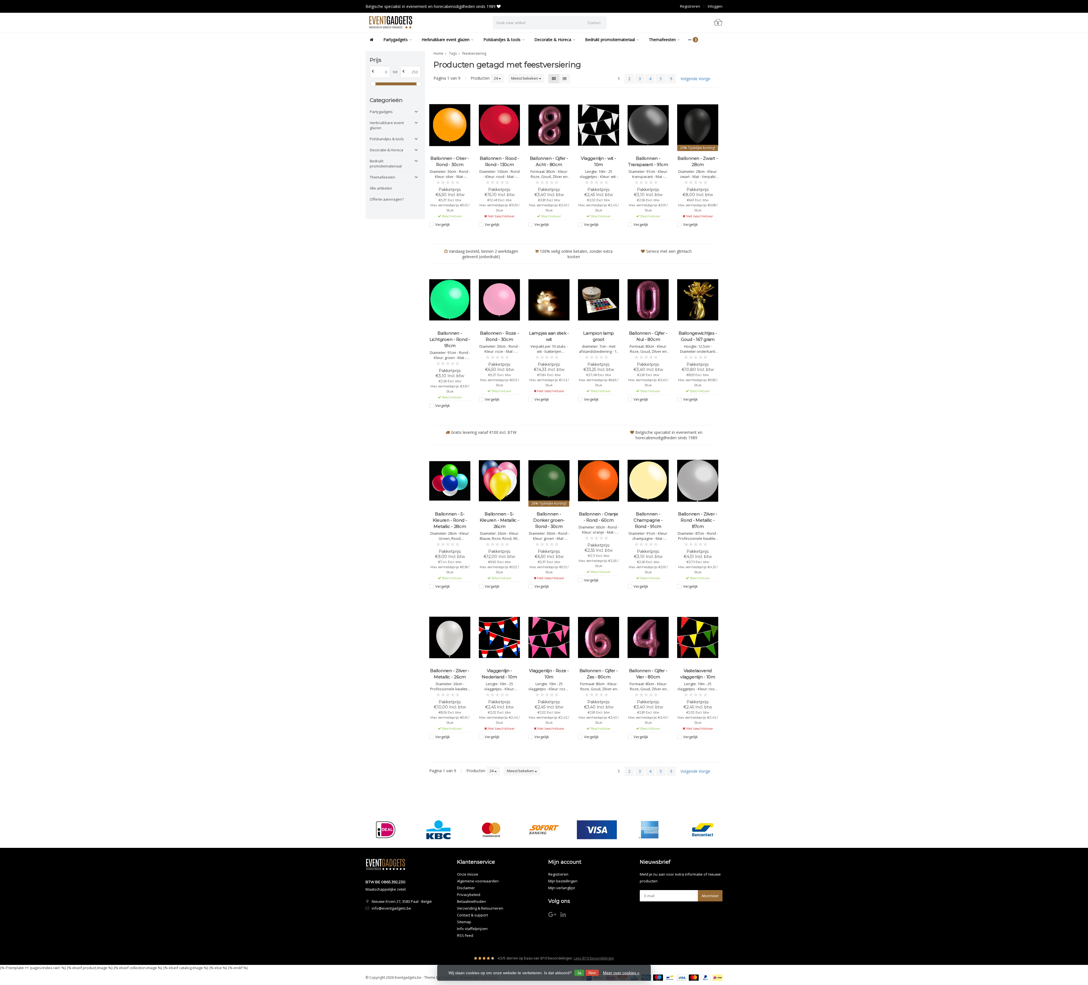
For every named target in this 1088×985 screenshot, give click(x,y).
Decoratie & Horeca (552, 39)
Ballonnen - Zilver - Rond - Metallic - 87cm (697, 520)
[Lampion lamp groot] (598, 299)
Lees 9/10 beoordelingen (594, 958)
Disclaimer (466, 887)
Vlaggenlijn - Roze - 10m (549, 674)
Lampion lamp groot (598, 336)
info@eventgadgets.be (391, 908)
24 (496, 78)
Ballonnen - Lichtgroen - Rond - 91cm (450, 339)
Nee (592, 973)
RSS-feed (465, 935)
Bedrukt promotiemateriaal (610, 39)
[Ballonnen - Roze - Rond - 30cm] (499, 299)
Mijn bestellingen (562, 881)
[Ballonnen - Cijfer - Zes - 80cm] (598, 637)
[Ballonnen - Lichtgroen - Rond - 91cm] (449, 299)
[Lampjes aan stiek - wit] (549, 299)
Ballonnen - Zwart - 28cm (697, 161)
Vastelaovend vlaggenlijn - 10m (697, 674)
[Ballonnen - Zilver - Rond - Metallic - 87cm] (697, 480)
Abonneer (710, 895)
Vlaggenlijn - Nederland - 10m (499, 674)
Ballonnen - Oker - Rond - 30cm (449, 161)
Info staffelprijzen (472, 928)
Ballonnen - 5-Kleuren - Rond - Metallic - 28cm (450, 520)
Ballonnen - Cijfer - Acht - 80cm (549, 161)
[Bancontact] (702, 829)
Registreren (690, 6)
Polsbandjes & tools (501, 39)
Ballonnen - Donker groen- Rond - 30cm (549, 520)
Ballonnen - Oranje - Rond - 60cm (598, 517)
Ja (579, 973)
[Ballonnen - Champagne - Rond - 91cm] (648, 480)
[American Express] (650, 829)
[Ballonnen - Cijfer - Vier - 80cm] (648, 637)
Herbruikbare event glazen (445, 39)
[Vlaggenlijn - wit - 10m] (598, 125)
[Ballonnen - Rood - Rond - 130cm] (499, 125)
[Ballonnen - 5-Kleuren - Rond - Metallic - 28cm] (449, 480)
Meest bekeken (525, 78)
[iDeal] (385, 829)
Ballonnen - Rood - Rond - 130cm (499, 161)
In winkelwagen (447, 235)
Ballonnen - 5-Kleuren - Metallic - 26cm (499, 520)
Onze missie (467, 874)
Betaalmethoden (471, 901)
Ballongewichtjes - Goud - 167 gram (698, 336)
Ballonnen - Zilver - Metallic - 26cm (449, 674)
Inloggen (715, 6)
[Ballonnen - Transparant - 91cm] (648, 125)
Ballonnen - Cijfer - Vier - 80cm (648, 674)
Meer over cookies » (621, 973)
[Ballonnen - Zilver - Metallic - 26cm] (449, 637)
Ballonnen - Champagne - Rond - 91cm (648, 520)
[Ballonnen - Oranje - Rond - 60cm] (598, 480)
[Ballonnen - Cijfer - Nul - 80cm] (648, 299)
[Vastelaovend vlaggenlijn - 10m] (697, 637)
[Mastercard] (491, 829)
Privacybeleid (468, 894)
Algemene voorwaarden (478, 881)
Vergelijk (442, 224)
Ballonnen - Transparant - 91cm (648, 161)
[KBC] (438, 829)
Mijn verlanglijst (561, 887)
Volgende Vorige (695, 78)
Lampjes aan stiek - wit (549, 336)
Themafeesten (662, 39)
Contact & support (472, 915)
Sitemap (464, 921)
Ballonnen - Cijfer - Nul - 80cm (648, 336)
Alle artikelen (381, 188)
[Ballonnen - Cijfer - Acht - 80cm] (549, 125)
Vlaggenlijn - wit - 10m (598, 161)
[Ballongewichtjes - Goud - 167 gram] (697, 299)
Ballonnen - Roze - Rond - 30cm (499, 336)
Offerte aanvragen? (387, 199)
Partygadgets (395, 39)
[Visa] (597, 829)
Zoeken (594, 22)
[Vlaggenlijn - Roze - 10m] (549, 637)
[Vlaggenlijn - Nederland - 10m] (499, 637)
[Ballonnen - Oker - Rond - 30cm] (449, 125)
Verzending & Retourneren (480, 908)
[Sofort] (544, 829)
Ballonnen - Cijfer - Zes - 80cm (598, 674)
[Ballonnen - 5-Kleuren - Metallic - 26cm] (499, 480)
